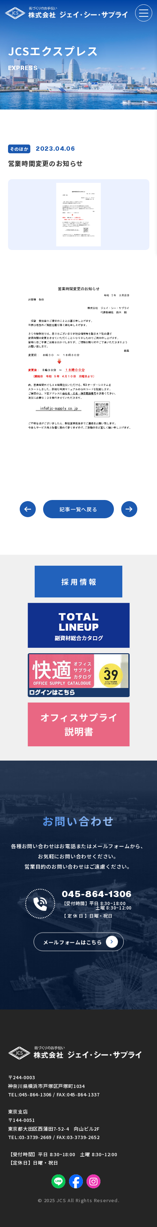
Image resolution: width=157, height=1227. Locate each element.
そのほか (19, 149)
